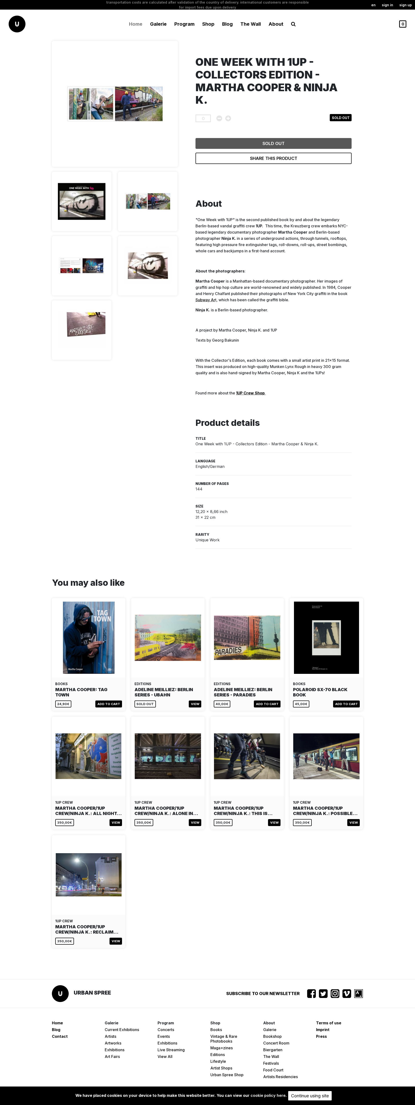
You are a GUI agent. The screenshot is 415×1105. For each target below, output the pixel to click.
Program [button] (184, 24)
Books (216, 1029)
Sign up (405, 5)
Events (164, 1036)
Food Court (273, 1070)
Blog (227, 24)
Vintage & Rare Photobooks (223, 1039)
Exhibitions (114, 1049)
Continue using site (310, 1095)
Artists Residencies (280, 1076)
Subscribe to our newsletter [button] (263, 993)
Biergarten (272, 1049)
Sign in (387, 5)
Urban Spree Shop (227, 1074)
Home (135, 24)
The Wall (250, 24)
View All (165, 1056)
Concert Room (276, 1043)
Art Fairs (112, 1056)
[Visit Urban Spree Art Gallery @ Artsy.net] (358, 993)
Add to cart (109, 704)
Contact (60, 1036)
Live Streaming (171, 1049)
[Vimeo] (346, 993)
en (373, 5)
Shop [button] (208, 24)
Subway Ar (205, 299)
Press (321, 1036)
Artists (110, 1036)
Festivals (271, 1063)
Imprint (323, 1029)
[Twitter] (323, 993)
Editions (217, 1054)
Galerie (269, 1029)
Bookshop (272, 1036)
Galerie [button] (158, 24)
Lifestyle (218, 1061)
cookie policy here (268, 1095)
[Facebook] (311, 993)
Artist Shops (221, 1068)
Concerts (166, 1029)
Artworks (113, 1043)
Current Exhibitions (122, 1029)
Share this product (273, 158)
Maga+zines (221, 1047)
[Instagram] (335, 993)
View (195, 704)
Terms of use (328, 1022)
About (276, 24)
